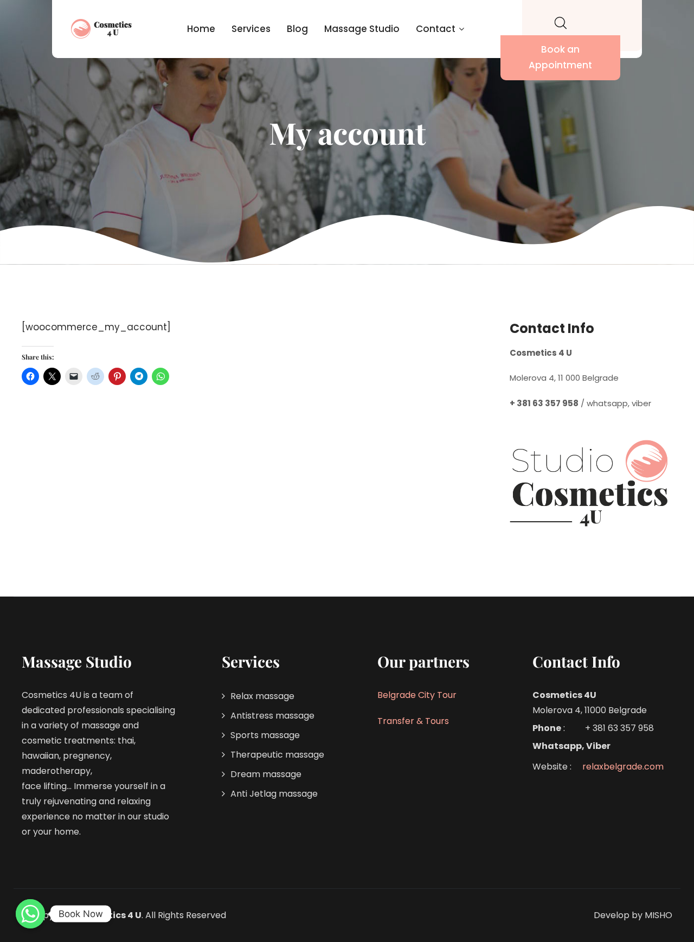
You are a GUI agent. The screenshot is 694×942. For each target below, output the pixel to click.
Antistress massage (272, 715)
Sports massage (265, 735)
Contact (435, 28)
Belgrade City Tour (417, 695)
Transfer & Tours (413, 721)
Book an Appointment (560, 57)
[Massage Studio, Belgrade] (102, 29)
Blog (297, 28)
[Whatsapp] (30, 913)
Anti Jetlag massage (274, 793)
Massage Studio (362, 28)
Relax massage (262, 696)
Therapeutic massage (277, 754)
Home (201, 28)
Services (251, 28)
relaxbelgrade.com (623, 766)
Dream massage (265, 774)
